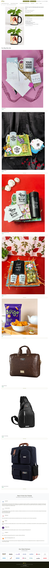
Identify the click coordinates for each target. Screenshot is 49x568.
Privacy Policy (22, 564)
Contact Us (37, 3)
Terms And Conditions (18, 564)
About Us (41, 3)
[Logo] (2, 1)
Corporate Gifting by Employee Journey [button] (24, 3)
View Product (24, 235)
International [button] (32, 3)
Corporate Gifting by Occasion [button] (5, 3)
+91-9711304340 (45, 1)
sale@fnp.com (40, 1)
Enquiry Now (34, 15)
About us (29, 564)
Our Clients (32, 564)
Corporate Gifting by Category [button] (14, 3)
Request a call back (33, 1)
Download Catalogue (26, 1)
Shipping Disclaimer (26, 564)
